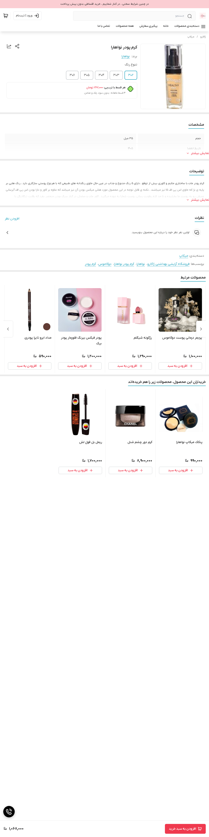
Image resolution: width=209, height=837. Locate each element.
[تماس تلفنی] (9, 811)
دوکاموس (104, 264)
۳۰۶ (72, 75)
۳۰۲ (130, 75)
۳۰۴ (101, 75)
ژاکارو (203, 36)
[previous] (201, 329)
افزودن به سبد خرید (182, 829)
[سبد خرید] (5, 15)
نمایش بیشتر (200, 153)
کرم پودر (90, 264)
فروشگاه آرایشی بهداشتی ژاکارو (168, 264)
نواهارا (125, 56)
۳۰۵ (87, 75)
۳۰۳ (116, 75)
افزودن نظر (12, 219)
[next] (8, 329)
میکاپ (190, 36)
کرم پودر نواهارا (124, 264)
